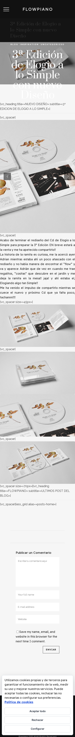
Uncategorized (53, 44)
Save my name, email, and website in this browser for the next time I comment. (36, 636)
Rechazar (37, 719)
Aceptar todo (37, 711)
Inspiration (29, 44)
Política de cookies (19, 702)
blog (14, 44)
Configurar (37, 728)
